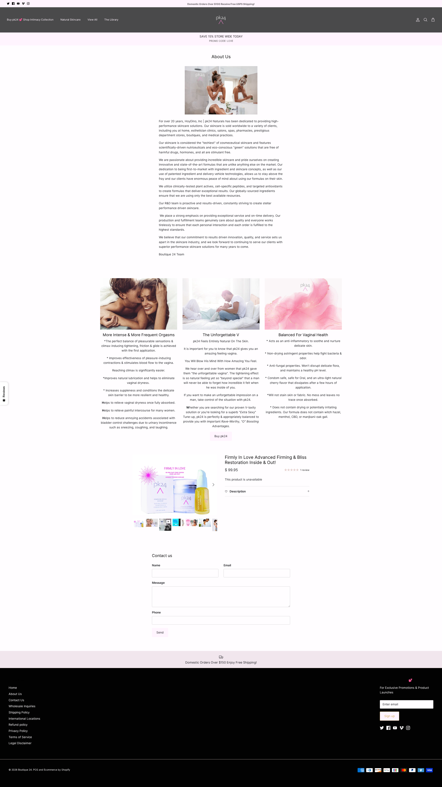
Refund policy (18, 724)
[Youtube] (18, 3)
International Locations (24, 718)
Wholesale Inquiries (22, 706)
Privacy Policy (18, 731)
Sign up (389, 716)
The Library (111, 19)
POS (35, 769)
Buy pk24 (220, 436)
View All (92, 19)
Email (227, 565)
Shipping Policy (19, 712)
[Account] (417, 20)
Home (13, 687)
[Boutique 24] (221, 20)
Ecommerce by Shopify (57, 769)
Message (158, 582)
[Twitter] (8, 3)
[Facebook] (13, 3)
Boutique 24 (25, 769)
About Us (15, 694)
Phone (156, 612)
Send (160, 632)
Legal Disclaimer (20, 743)
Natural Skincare (70, 19)
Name (156, 565)
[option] (175, 485)
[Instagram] (28, 3)
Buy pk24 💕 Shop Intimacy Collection (30, 19)
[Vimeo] (23, 3)
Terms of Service (20, 737)
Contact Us (16, 700)
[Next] (213, 484)
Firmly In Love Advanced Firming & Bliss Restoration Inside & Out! (265, 460)
